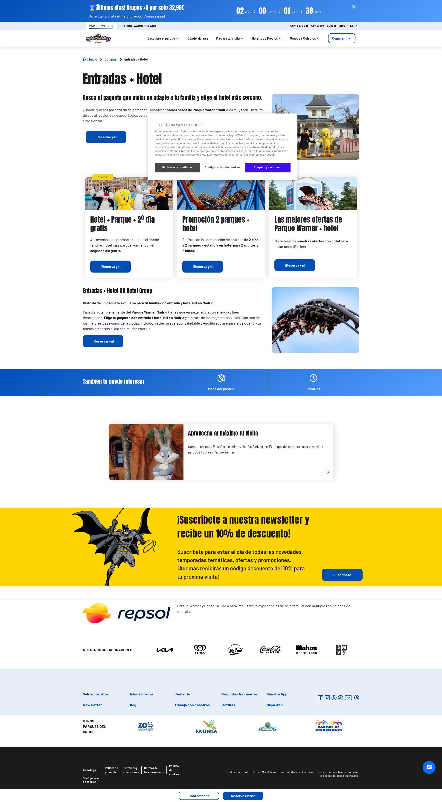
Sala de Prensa (141, 694)
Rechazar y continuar (177, 167)
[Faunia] (207, 726)
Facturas (228, 705)
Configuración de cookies (91, 779)
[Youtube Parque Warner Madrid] (348, 697)
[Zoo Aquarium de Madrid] (145, 726)
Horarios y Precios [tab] (265, 38)
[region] (222, 146)
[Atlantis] (267, 726)
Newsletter (92, 705)
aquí (160, 16)
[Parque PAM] (328, 726)
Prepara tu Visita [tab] (228, 38)
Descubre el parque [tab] (161, 38)
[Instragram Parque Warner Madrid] (327, 697)
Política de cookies (174, 770)
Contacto (317, 25)
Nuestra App (277, 694)
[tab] (341, 38)
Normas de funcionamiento (154, 770)
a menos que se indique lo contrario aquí (333, 771)
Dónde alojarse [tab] (198, 38)
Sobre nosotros (96, 694)
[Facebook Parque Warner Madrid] (320, 697)
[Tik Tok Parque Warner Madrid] (340, 697)
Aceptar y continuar (268, 167)
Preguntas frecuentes (239, 694)
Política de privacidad (111, 770)
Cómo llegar (299, 25)
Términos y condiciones (131, 770)
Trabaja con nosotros (192, 705)
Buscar (332, 25)
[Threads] (356, 697)
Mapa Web (274, 705)
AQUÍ (270, 155)
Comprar (338, 38)
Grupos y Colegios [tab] (303, 38)
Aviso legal (89, 770)
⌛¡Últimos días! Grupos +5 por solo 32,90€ (137, 8)
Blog (342, 25)
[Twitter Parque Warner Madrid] (334, 697)
